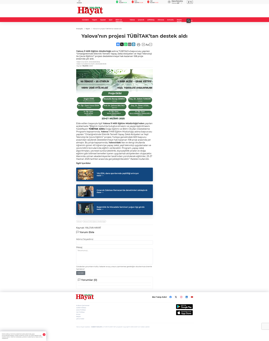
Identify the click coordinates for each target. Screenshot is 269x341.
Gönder (81, 273)
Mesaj (79, 247)
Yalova (132, 20)
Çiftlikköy (150, 20)
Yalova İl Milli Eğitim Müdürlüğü (94, 221)
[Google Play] (179, 306)
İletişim (78, 316)
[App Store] (179, 312)
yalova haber (80, 319)
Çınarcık (141, 20)
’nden (141, 123)
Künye (78, 314)
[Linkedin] (187, 297)
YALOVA (85, 66)
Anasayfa (79, 2)
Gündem (85, 20)
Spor (110, 20)
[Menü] (192, 21)
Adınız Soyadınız (84, 239)
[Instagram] (181, 297)
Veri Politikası (80, 312)
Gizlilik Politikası (81, 307)
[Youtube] (192, 297)
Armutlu (170, 20)
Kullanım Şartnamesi (82, 305)
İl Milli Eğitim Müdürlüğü (97, 51)
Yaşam (94, 20)
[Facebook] (170, 297)
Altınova (161, 20)
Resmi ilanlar (179, 21)
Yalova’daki (115, 142)
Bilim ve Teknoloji (119, 21)
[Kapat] (44, 334)
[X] (176, 297)
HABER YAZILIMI (96, 327)
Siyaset (103, 20)
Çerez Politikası (81, 310)
